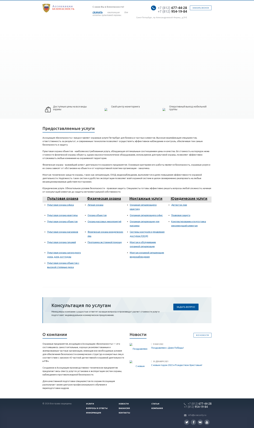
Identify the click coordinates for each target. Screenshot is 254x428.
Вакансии (124, 408)
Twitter (186, 422)
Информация (93, 413)
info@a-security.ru (197, 415)
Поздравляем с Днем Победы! (167, 348)
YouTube (207, 422)
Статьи (155, 404)
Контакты (124, 413)
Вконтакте (200, 422)
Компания (157, 408)
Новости (124, 404)
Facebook (193, 422)
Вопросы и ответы (97, 408)
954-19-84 (172, 11)
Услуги (90, 404)
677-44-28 (172, 8)
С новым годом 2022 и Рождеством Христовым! (176, 365)
